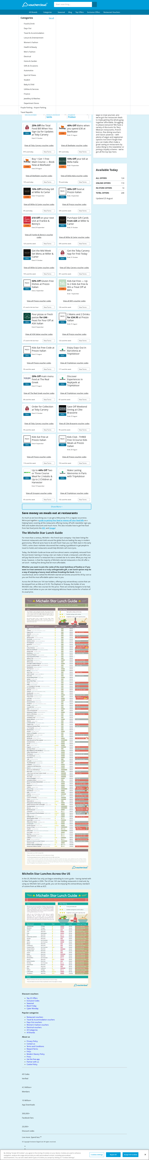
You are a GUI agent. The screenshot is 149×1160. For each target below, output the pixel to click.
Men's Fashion (29, 52)
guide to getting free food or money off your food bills (61, 520)
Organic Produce (72, 115)
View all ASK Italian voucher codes (39, 334)
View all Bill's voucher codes (74, 301)
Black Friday (31, 1006)
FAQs (29, 1051)
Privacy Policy (32, 1041)
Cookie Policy (32, 1064)
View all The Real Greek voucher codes (39, 393)
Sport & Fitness (29, 75)
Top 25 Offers (32, 998)
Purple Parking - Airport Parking (33, 107)
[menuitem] (34, 12)
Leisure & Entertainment (33, 37)
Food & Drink (29, 23)
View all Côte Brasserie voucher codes (74, 423)
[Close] (145, 1154)
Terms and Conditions (35, 1046)
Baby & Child (28, 84)
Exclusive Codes (33, 1000)
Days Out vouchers (34, 1022)
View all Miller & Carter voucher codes (39, 204)
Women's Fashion (30, 42)
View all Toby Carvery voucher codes (39, 145)
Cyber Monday (32, 1008)
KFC (43, 528)
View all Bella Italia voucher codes (74, 176)
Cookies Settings (97, 1154)
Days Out (27, 28)
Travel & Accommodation (33, 33)
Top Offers (79, 12)
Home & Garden (30, 61)
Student (26, 80)
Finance (26, 94)
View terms (48, 152)
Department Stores (31, 103)
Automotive (28, 70)
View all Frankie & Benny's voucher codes (39, 235)
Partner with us (33, 1062)
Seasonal (61, 12)
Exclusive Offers (93, 12)
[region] (74, 1155)
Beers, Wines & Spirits (53, 115)
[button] (34, 12)
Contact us (31, 1044)
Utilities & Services (31, 89)
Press (29, 1056)
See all (51, 18)
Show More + (56, 506)
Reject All (113, 1154)
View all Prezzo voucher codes (74, 204)
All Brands (31, 1032)
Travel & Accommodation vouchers (41, 1019)
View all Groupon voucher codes (39, 493)
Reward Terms (32, 1049)
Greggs (52, 528)
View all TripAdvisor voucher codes (74, 363)
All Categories (32, 1030)
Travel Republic (27, 112)
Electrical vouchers (34, 1027)
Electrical (27, 56)
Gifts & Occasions (30, 66)
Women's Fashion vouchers (38, 1025)
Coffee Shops (31, 114)
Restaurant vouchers (111, 12)
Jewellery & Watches (31, 98)
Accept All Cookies (130, 1154)
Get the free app (33, 1059)
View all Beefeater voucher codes (74, 145)
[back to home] (35, 5)
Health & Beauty (30, 47)
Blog (70, 12)
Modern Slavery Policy (36, 1054)
